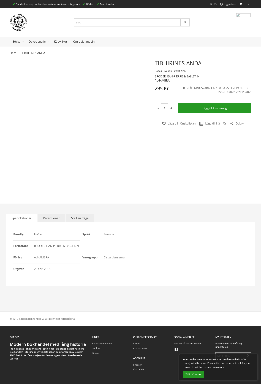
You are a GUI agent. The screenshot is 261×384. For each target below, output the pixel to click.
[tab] (21, 218)
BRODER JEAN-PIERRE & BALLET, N (177, 76)
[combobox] (130, 22)
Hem (13, 53)
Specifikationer (21, 218)
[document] (218, 367)
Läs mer (14, 358)
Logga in (137, 364)
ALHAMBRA (162, 80)
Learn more (218, 367)
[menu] (130, 42)
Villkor (136, 343)
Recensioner (51, 218)
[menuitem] (18, 42)
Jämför (213, 4)
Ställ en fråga (80, 218)
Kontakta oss (140, 348)
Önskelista (138, 369)
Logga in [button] (227, 4)
